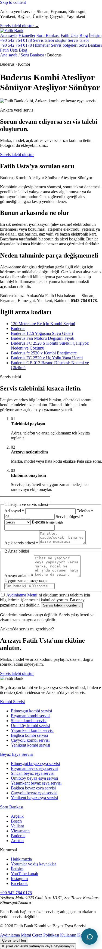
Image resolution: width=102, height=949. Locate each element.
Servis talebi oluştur (17, 154)
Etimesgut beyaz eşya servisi (35, 763)
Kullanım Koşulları (76, 935)
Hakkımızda (21, 859)
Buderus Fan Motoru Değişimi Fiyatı (42, 338)
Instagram (19, 878)
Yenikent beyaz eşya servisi (34, 797)
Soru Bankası (48, 35)
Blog (83, 35)
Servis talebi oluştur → (19, 25)
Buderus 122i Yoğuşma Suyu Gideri (42, 333)
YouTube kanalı (24, 873)
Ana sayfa (8, 35)
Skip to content (13, 2)
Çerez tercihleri (14, 940)
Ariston (17, 840)
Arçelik (17, 816)
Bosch (16, 821)
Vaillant (17, 826)
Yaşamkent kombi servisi (32, 730)
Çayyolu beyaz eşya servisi (34, 793)
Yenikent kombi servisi (30, 745)
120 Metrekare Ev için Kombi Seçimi (43, 323)
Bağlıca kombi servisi (29, 735)
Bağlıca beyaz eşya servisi (33, 788)
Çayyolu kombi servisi (30, 740)
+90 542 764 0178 (16, 40)
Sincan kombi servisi (29, 720)
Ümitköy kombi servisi (30, 725)
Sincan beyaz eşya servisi (32, 773)
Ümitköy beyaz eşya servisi (34, 778)
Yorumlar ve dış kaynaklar (33, 864)
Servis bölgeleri (64, 45)
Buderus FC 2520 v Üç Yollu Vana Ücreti (47, 358)
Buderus (18, 328)
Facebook (19, 883)
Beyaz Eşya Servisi (16, 754)
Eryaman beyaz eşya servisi (34, 768)
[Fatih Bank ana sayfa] (11, 30)
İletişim (95, 35)
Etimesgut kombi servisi (31, 711)
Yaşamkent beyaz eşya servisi (36, 783)
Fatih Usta (69, 35)
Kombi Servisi (12, 701)
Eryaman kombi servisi (30, 715)
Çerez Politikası (45, 935)
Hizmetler (26, 35)
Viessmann (20, 831)
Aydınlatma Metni (21, 595)
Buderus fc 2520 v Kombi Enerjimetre (44, 353)
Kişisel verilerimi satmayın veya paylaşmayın (38, 946)
